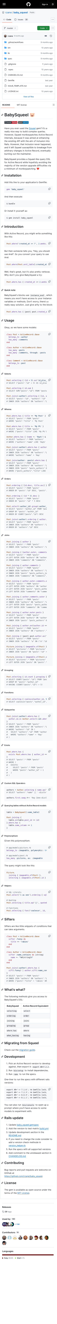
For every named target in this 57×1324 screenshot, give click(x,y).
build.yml (44, 1128)
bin (9, 48)
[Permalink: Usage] (2, 320)
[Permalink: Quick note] (2, 290)
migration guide (27, 1050)
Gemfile (11, 80)
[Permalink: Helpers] (2, 886)
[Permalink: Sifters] (2, 919)
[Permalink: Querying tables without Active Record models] (2, 805)
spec (10, 58)
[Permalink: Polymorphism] (2, 836)
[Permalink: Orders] (2, 479)
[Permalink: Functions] (2, 692)
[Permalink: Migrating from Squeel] (2, 1043)
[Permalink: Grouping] (2, 670)
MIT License (23, 1193)
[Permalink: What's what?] (2, 989)
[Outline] (53, 105)
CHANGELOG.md (15, 75)
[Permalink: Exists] (2, 745)
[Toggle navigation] (4, 4)
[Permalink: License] (2, 1183)
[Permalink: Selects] (2, 374)
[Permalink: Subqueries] (2, 709)
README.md (15, 1135)
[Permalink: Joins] (2, 535)
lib (9, 53)
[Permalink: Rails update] (2, 1118)
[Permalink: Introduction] (2, 226)
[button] (50, 189)
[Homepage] (28, 4)
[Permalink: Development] (2, 1057)
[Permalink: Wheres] (2, 409)
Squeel (32, 128)
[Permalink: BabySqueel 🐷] (2, 115)
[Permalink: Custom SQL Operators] (2, 783)
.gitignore (12, 64)
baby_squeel (21, 12)
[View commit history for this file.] (51, 36)
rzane (8, 12)
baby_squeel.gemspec (28, 1124)
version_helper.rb (17, 1145)
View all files (28, 96)
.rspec (10, 69)
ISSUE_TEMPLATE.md (17, 86)
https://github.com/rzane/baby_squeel (23, 1176)
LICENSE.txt (13, 91)
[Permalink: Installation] (2, 175)
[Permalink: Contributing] (2, 1163)
